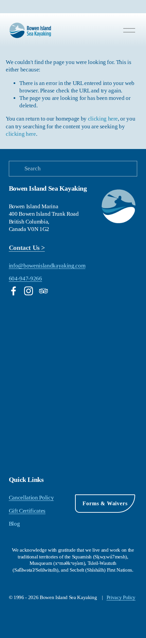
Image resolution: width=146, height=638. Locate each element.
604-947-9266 (25, 278)
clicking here (103, 118)
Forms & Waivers (105, 503)
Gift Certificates (27, 511)
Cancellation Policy (31, 497)
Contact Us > (27, 247)
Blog (14, 523)
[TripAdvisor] (43, 291)
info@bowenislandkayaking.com (47, 265)
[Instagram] (28, 291)
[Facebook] (13, 291)
